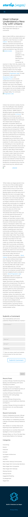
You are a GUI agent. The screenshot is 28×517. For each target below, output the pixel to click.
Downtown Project (8, 77)
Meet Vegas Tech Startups (10, 28)
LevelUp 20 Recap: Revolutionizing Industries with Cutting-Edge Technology (12, 394)
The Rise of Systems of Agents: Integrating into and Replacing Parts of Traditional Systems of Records (14, 388)
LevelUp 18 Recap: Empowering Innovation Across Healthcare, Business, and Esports (14, 401)
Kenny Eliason (7, 419)
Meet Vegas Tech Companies (11, 466)
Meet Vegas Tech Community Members (14, 464)
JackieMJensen (10, 26)
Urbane (5, 41)
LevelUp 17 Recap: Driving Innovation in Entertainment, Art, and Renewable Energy (14, 407)
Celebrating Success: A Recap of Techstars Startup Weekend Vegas (14, 421)
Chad (4, 415)
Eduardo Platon (7, 434)
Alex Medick (6, 425)
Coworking (6, 444)
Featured (5, 449)
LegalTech (5, 456)
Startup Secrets (7, 471)
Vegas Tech (6, 480)
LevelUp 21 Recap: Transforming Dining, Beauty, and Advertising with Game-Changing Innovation (14, 382)
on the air (18, 114)
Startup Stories (7, 473)
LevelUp (5, 459)
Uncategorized (7, 478)
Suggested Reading (8, 476)
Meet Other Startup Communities (12, 461)
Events (5, 447)
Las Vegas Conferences (9, 454)
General (5, 452)
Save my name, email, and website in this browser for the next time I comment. (13, 354)
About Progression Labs (14, 274)
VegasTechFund (7, 79)
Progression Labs (14, 73)
